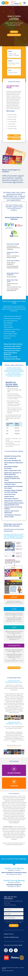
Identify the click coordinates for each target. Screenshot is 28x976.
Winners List (14, 31)
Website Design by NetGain (8, 970)
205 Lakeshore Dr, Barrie (14, 873)
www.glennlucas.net (13, 747)
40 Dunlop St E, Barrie (14, 885)
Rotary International (11, 937)
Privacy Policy (8, 922)
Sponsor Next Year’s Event (14, 34)
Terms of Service (16, 922)
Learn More (12, 64)
